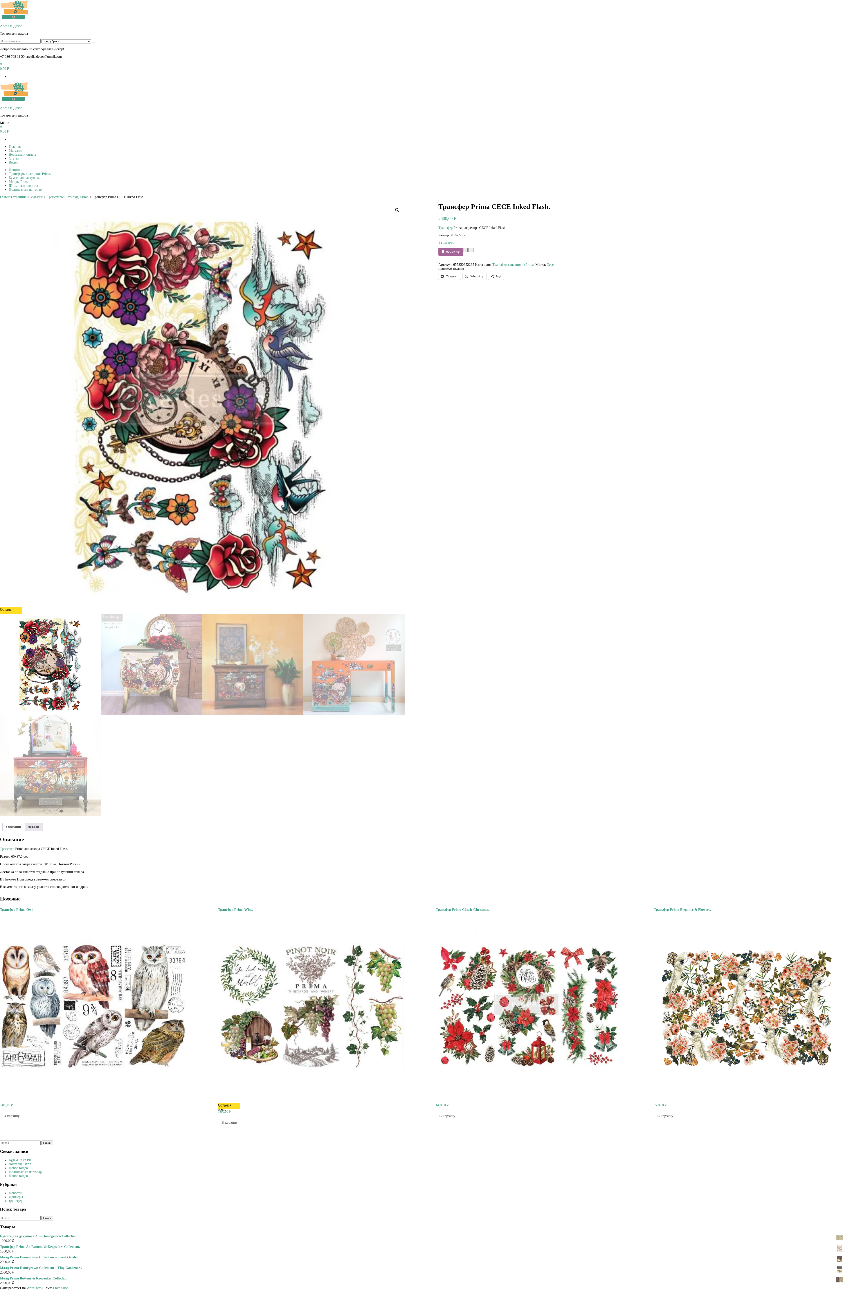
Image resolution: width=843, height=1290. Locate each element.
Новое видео (18, 1176)
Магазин (15, 150)
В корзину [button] (12, 1116)
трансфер (16, 1201)
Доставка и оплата (22, 154)
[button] (397, 210)
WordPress (34, 1288)
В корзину (451, 251)
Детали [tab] (33, 827)
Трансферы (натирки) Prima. (30, 174)
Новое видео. (19, 1168)
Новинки (16, 170)
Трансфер (445, 228)
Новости (15, 1193)
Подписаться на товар (25, 189)
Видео (13, 162)
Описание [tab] (14, 827)
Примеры (16, 1197)
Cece (550, 264)
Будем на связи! (20, 1160)
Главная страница (13, 197)
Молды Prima (19, 181)
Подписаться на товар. (26, 1172)
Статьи (14, 158)
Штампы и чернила (23, 185)
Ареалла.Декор (11, 26)
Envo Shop (60, 1288)
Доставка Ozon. (20, 1164)
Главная (15, 146)
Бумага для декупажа (24, 178)
